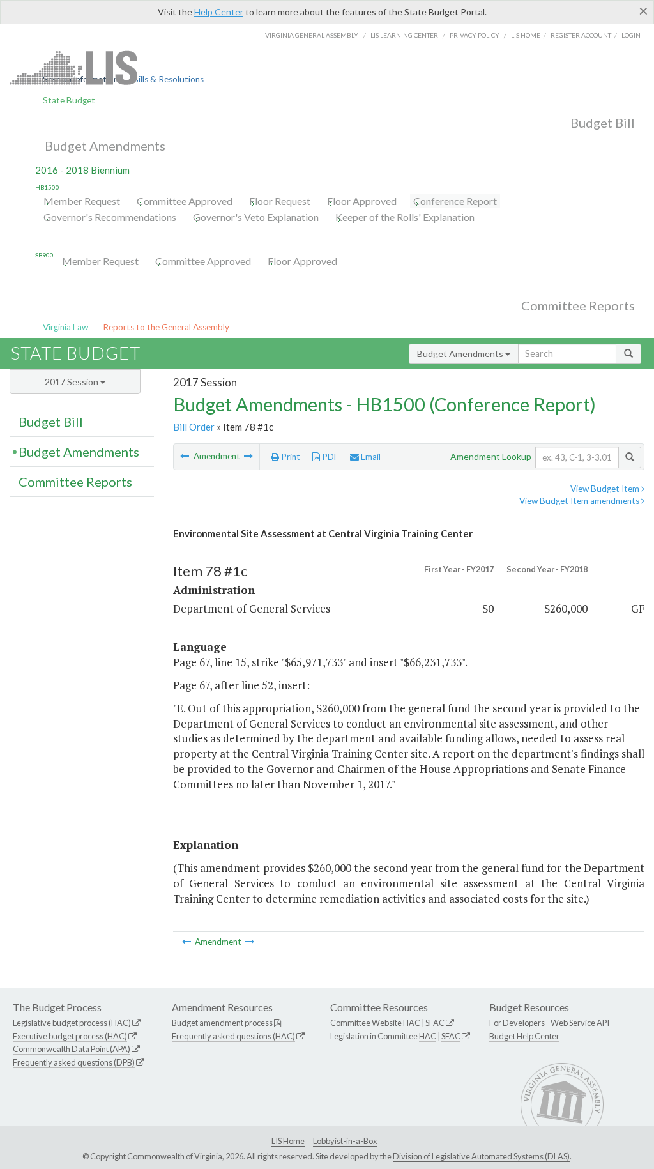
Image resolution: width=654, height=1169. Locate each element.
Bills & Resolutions (168, 79)
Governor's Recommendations (109, 217)
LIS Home (288, 1141)
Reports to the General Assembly (166, 327)
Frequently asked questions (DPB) (74, 1062)
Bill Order (194, 426)
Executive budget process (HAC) (70, 1036)
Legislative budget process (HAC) (72, 1023)
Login (631, 35)
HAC (411, 1023)
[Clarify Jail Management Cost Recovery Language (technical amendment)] (185, 456)
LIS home (525, 35)
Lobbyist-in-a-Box (345, 1141)
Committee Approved (184, 201)
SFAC (435, 1023)
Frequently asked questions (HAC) (233, 1036)
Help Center (218, 11)
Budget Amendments (105, 145)
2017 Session (72, 381)
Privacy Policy (474, 35)
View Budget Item (605, 489)
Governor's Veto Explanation (256, 217)
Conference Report (455, 201)
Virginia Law (65, 327)
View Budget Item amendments (580, 501)
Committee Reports (578, 305)
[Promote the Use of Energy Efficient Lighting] (248, 456)
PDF (329, 457)
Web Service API (580, 1023)
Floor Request (279, 201)
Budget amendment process (222, 1023)
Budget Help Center (524, 1036)
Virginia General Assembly (311, 35)
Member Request (81, 201)
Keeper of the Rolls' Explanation (405, 217)
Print (289, 457)
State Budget (69, 100)
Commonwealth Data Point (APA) (71, 1049)
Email (370, 457)
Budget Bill (602, 122)
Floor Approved (362, 201)
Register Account (581, 35)
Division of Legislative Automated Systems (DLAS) (481, 1156)
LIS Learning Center (404, 35)
